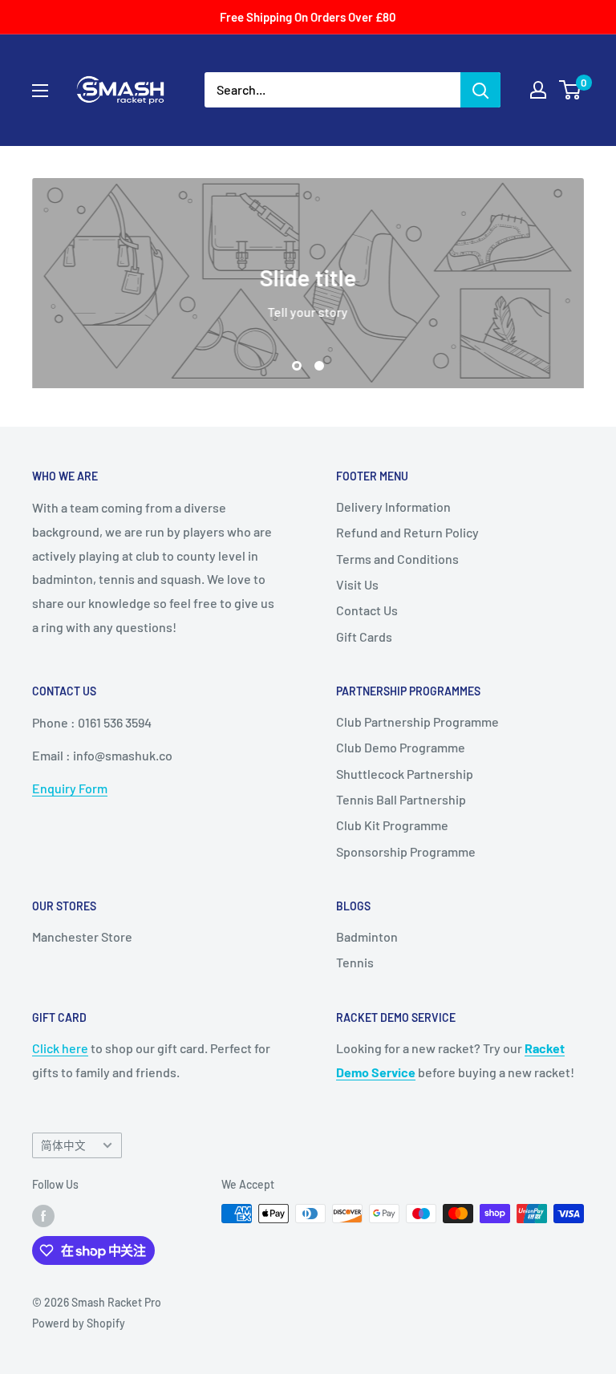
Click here (60, 1048)
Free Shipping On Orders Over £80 (308, 17)
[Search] (480, 89)
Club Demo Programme (400, 747)
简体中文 (63, 1145)
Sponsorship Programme (406, 851)
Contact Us (367, 610)
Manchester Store (82, 936)
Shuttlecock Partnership (404, 773)
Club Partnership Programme (417, 721)
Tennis (355, 962)
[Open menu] (40, 90)
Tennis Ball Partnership (401, 799)
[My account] (538, 90)
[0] (571, 89)
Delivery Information (393, 506)
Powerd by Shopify (78, 1323)
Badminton (367, 936)
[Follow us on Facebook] (43, 1215)
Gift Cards (364, 636)
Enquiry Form (69, 788)
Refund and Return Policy (407, 532)
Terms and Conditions (397, 558)
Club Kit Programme (392, 825)
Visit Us (357, 584)
